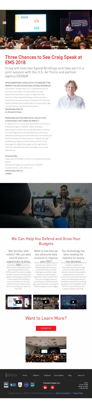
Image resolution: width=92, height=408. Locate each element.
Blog (70, 375)
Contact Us (46, 328)
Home (25, 375)
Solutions (47, 375)
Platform (36, 375)
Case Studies (59, 375)
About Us (81, 375)
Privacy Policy (78, 393)
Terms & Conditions (63, 393)
